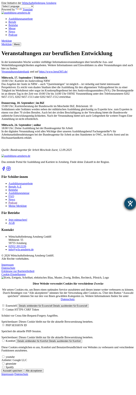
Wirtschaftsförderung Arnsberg (39, 2)
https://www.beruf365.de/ (53, 71)
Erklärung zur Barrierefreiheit (17, 271)
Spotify (10, 367)
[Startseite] (15, 12)
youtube (10, 356)
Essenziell (11, 305)
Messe (12, 28)
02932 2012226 (17, 246)
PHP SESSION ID (16, 325)
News (11, 31)
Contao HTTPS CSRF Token (22, 309)
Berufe (12, 21)
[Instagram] (8, 169)
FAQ (11, 196)
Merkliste (6, 40)
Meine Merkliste (17, 205)
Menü (17, 44)
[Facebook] (3, 169)
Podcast (12, 34)
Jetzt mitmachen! (17, 219)
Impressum (7, 264)
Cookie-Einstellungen (13, 274)
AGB (11, 222)
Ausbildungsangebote (20, 18)
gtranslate (11, 363)
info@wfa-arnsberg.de (21, 249)
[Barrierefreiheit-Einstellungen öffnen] (130, 203)
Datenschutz (8, 267)
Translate (28, 9)
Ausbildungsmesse (18, 193)
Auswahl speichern (12, 370)
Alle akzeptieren (34, 370)
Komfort (10, 340)
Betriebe (13, 25)
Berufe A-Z (14, 186)
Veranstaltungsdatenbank (15, 71)
